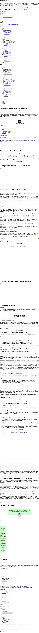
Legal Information (7, 61)
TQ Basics (5, 56)
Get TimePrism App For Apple (9, 42)
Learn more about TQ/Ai (4, 568)
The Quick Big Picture (7, 55)
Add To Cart (2, 119)
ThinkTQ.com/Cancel (27, 9)
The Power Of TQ (5, 128)
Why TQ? (3, 28)
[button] (3, 29)
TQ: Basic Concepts (5, 592)
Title (0, 15)
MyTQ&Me (13, 586)
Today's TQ (6, 50)
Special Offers (4, 611)
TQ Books (5, 45)
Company (1, 14)
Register (16, 24)
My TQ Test (4, 580)
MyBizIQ (1, 604)
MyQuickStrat (2, 606)
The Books (4, 127)
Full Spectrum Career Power (6, 131)
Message (1, 21)
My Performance (6, 34)
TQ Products (3, 609)
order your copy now (3, 318)
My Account (13, 24)
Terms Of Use (4, 597)
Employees (2, 16)
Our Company (6, 59)
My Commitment (7, 36)
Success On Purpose (7, 44)
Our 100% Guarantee (5, 621)
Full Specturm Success (6, 129)
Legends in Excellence (6, 132)
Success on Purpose (5, 130)
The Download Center (7, 53)
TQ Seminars (4, 620)
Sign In (9, 24)
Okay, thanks (2, 631)
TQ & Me (5, 37)
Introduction (6, 51)
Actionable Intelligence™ (19, 123)
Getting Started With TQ (8, 31)
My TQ (2, 576)
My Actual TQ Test (7, 33)
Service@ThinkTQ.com (8, 624)
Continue (1, 22)
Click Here (15, 629)
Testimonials (6, 47)
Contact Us (6, 60)
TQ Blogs (1, 608)
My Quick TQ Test (7, 32)
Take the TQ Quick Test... (6, 563)
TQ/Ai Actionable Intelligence (9, 49)
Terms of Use (15, 624)
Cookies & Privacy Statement (22, 624)
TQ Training (3, 599)
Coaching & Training (7, 52)
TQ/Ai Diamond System (8, 40)
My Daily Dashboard (7, 30)
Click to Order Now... (19, 161)
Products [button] (3, 39)
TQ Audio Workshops (7, 85)
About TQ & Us (2, 589)
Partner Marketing (7, 58)
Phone (1, 13)
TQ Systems (4, 617)
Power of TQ (6, 43)
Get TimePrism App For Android (9, 41)
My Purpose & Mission (8, 74)
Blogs (3, 62)
